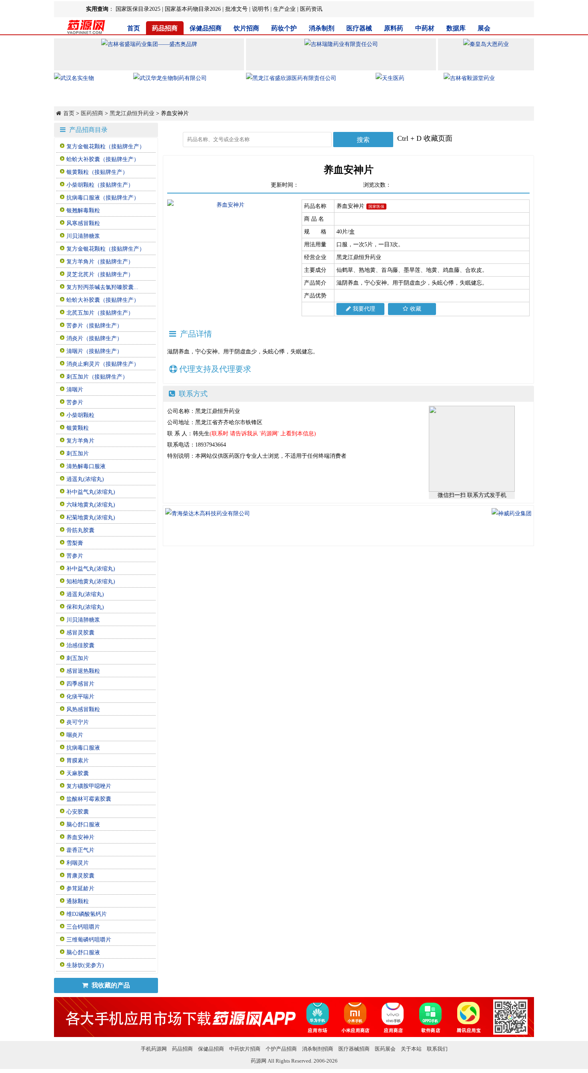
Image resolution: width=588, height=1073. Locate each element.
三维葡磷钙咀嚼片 (88, 940)
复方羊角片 (80, 441)
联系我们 (437, 1049)
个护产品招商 (281, 1049)
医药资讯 (311, 9)
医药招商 (92, 113)
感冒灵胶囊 (80, 633)
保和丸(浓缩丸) (85, 607)
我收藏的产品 (110, 985)
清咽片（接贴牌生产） (94, 351)
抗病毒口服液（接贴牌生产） (102, 198)
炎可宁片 (77, 722)
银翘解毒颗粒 (83, 210)
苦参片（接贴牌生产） (94, 326)
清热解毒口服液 (86, 466)
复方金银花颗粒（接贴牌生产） (105, 147)
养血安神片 (80, 837)
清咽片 (74, 390)
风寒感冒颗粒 (83, 223)
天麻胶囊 (77, 773)
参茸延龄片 (80, 889)
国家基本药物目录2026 (193, 9)
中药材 (424, 28)
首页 (133, 28)
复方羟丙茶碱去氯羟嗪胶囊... (102, 287)
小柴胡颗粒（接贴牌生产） (100, 185)
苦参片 (74, 402)
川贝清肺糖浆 (83, 236)
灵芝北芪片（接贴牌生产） (100, 274)
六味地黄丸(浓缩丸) (90, 505)
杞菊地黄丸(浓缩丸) (90, 518)
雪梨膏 (74, 543)
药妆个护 (284, 28)
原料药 (393, 28)
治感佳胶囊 (80, 645)
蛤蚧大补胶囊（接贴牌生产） (102, 159)
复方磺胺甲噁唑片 (88, 786)
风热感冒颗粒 (83, 709)
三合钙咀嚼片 (83, 927)
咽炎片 (74, 735)
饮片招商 (246, 28)
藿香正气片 (80, 850)
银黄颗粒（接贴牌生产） (97, 172)
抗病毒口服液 (83, 748)
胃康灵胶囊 (80, 876)
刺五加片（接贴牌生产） (97, 377)
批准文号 (236, 9)
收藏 (415, 309)
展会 (484, 28)
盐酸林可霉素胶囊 (88, 799)
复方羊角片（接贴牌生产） (100, 262)
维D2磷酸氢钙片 (86, 914)
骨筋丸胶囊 (80, 530)
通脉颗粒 (77, 901)
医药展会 (385, 1049)
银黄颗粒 (77, 428)
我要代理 (364, 309)
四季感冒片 (80, 684)
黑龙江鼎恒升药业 (132, 113)
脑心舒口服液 (83, 825)
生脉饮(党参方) (85, 965)
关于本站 (411, 1049)
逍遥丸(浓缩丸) (85, 479)
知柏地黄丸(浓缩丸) (90, 581)
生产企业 (284, 9)
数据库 (456, 28)
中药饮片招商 (244, 1049)
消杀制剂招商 (317, 1049)
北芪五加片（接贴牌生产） (100, 313)
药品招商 (165, 28)
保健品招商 (206, 28)
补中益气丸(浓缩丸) (90, 492)
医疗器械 (359, 28)
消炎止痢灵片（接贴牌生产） (102, 364)
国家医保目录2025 (138, 9)
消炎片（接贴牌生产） (94, 338)
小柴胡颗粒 (80, 415)
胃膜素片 (77, 761)
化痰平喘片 (80, 697)
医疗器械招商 (354, 1049)
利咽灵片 (77, 863)
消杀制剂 (321, 28)
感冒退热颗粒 (83, 671)
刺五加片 (77, 454)
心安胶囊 (77, 812)
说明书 (260, 9)
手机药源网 (154, 1049)
